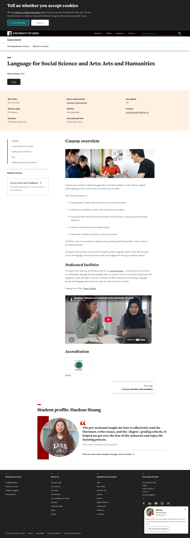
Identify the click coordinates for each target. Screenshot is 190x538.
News (53, 510)
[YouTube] (156, 504)
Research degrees (12, 490)
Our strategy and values (60, 498)
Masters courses (40, 46)
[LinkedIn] (150, 504)
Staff (108, 33)
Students (97, 33)
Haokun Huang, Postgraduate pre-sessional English (100, 444)
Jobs (98, 482)
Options (40, 22)
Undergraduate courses (18, 46)
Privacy (30, 533)
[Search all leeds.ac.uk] (179, 33)
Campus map (56, 482)
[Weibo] (168, 504)
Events (53, 514)
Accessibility (40, 533)
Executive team (57, 506)
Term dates (101, 486)
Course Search (14, 39)
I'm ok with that (18, 22)
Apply (13, 81)
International (10, 494)
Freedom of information (72, 533)
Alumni (130, 33)
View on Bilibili (90, 288)
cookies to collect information (27, 12)
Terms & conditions (54, 533)
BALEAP (68, 375)
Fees (13, 157)
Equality (54, 502)
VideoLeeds (101, 506)
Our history (55, 486)
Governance (55, 494)
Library (99, 494)
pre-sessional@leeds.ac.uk (137, 112)
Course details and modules (22, 146)
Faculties (119, 33)
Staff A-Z (100, 510)
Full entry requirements (77, 102)
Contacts (100, 514)
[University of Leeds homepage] (23, 33)
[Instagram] (162, 504)
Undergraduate (11, 482)
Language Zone (116, 270)
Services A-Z (101, 490)
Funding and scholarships (21, 151)
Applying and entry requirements (24, 162)
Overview (15, 140)
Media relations (103, 502)
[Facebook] (143, 504)
